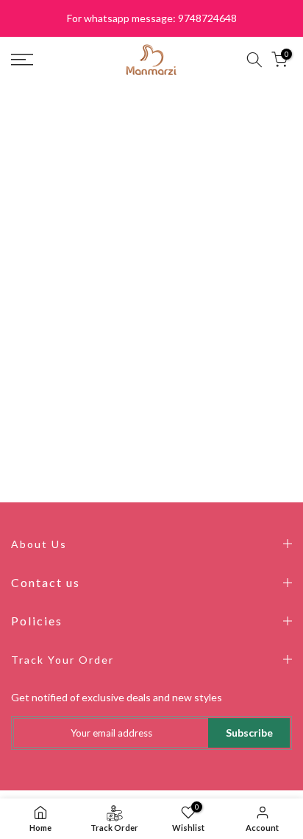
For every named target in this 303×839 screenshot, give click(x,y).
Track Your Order (62, 659)
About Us (39, 544)
